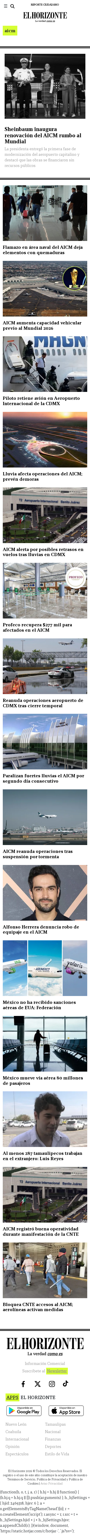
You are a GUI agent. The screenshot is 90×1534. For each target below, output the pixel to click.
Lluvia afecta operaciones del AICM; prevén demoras (42, 476)
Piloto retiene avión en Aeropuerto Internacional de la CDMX (41, 401)
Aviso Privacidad (51, 1483)
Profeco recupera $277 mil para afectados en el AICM (37, 627)
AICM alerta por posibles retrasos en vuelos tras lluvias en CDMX (43, 552)
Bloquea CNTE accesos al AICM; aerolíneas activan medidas (38, 1307)
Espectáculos (17, 1454)
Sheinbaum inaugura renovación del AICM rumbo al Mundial (43, 135)
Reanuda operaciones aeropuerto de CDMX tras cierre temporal (43, 703)
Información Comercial (45, 1363)
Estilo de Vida (57, 1454)
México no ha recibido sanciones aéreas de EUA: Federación (39, 1005)
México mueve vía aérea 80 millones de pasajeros (43, 1080)
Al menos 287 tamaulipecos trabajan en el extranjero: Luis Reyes (42, 1156)
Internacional (17, 1439)
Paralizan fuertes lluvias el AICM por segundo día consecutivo (43, 778)
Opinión (13, 1446)
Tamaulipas (55, 1424)
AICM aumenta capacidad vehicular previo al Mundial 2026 (42, 325)
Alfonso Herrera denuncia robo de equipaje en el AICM (41, 929)
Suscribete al (44, 1371)
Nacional (53, 1431)
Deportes (53, 1446)
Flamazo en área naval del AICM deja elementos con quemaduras (43, 250)
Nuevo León (16, 1424)
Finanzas (53, 1439)
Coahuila (13, 1431)
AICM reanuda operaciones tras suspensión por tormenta (38, 854)
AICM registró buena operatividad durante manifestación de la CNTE (41, 1231)
